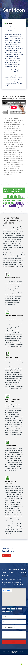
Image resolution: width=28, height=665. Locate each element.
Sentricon (7, 170)
